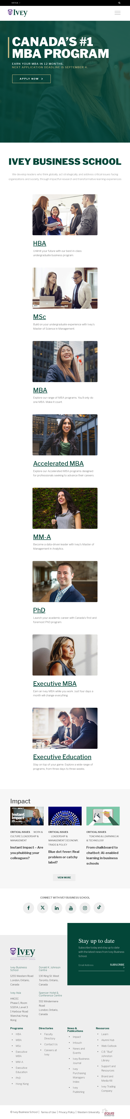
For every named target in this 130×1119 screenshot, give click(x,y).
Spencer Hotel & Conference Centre (50, 994)
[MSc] (65, 289)
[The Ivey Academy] (65, 730)
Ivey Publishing (78, 1089)
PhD (39, 610)
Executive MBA (55, 683)
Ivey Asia (15, 992)
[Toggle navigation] (117, 13)
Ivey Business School (18, 969)
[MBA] (65, 363)
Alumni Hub (107, 1040)
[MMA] (65, 510)
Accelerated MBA (58, 463)
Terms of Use (48, 1112)
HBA (39, 243)
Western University (88, 1112)
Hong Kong (22, 1083)
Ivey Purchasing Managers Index (79, 1075)
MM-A (42, 537)
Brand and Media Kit (107, 1078)
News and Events (79, 1050)
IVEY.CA (15, 3)
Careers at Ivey (50, 1052)
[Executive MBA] (65, 656)
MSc (39, 316)
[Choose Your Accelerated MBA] (65, 436)
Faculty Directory (49, 1036)
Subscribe (117, 964)
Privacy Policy (67, 1112)
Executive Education (62, 757)
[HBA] (65, 216)
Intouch (77, 1042)
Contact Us (51, 1044)
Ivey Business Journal (81, 1061)
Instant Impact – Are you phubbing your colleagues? (26, 852)
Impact (77, 1036)
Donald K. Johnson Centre (49, 969)
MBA (40, 390)
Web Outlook (109, 1045)
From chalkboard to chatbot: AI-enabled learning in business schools (102, 855)
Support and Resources (108, 1068)
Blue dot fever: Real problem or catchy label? (63, 857)
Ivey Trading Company (108, 1088)
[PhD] (65, 583)
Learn (104, 1034)
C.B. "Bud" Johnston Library (107, 1056)
